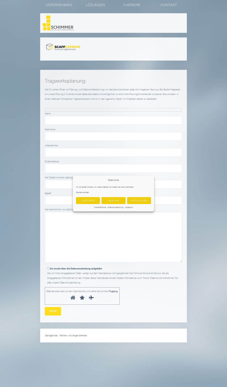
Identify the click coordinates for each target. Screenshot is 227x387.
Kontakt (169, 5)
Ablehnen (113, 200)
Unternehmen (58, 5)
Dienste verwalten (82, 192)
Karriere (132, 5)
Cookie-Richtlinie (100, 207)
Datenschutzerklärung (116, 207)
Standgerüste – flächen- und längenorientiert (66, 335)
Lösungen (95, 5)
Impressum (129, 207)
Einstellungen (139, 200)
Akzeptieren (88, 200)
